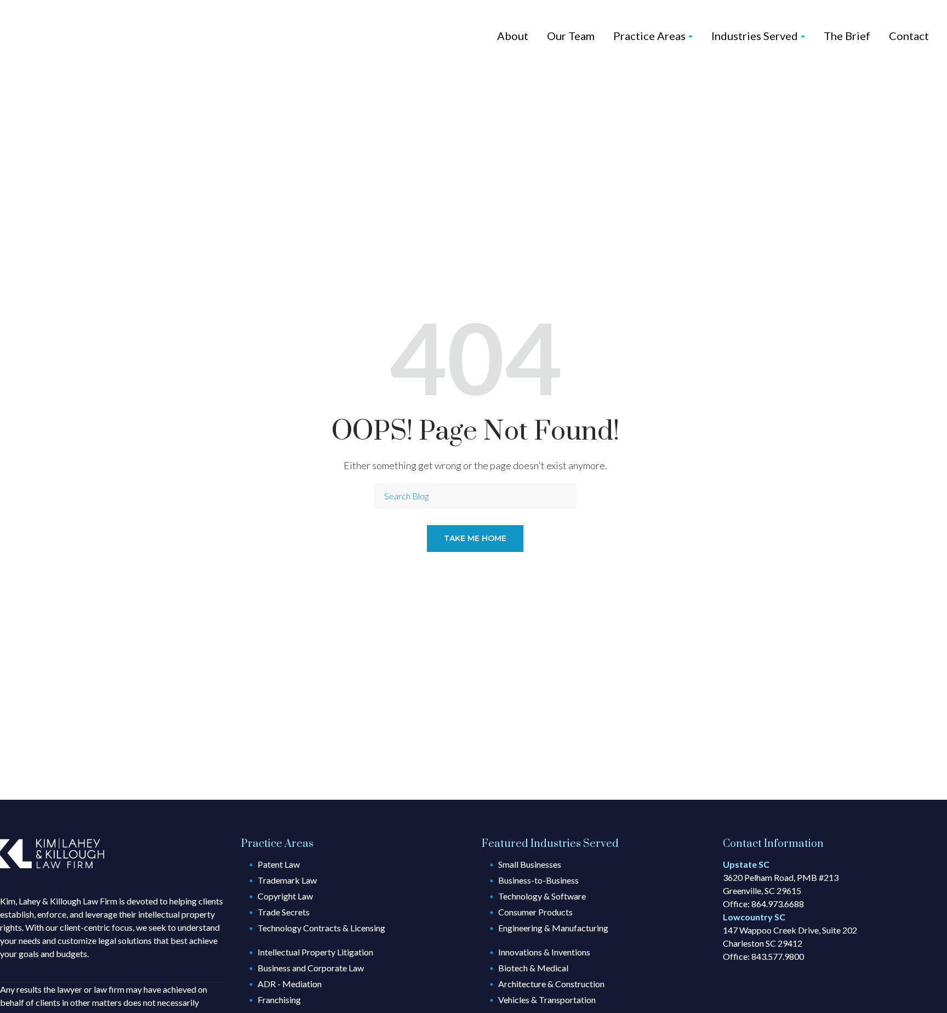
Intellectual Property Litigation (315, 952)
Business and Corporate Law (311, 968)
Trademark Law (287, 880)
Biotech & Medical (533, 968)
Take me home (475, 538)
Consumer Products (535, 912)
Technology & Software (542, 896)
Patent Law (279, 864)
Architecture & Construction (551, 983)
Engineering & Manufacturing (553, 928)
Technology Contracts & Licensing (321, 928)
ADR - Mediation (290, 983)
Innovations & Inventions (544, 952)
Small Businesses (529, 864)
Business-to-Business (538, 880)
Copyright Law (285, 896)
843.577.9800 (777, 956)
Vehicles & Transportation (547, 999)
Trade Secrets (284, 912)
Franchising (279, 999)
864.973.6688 (777, 903)
